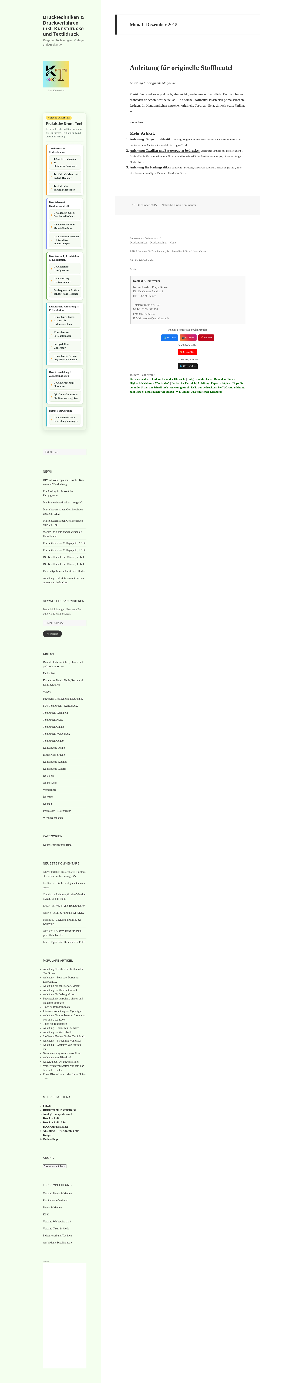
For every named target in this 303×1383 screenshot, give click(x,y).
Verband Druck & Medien (57, 1193)
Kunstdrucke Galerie (54, 768)
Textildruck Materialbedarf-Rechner (66, 176)
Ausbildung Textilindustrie (57, 1242)
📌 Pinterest (206, 337)
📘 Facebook (169, 337)
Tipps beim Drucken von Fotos (68, 942)
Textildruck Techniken (55, 712)
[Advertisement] (64, 1315)
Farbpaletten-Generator (61, 346)
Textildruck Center (53, 740)
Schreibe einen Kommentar (179, 205)
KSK (46, 1214)
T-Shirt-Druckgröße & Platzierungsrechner (65, 163)
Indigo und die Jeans (199, 379)
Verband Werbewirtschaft (57, 1221)
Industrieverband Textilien (57, 1235)
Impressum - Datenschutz (57, 810)
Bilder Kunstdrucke (54, 754)
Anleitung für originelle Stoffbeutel (181, 67)
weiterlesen (139, 122)
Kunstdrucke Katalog (55, 761)
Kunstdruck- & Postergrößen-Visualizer (65, 358)
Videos (47, 691)
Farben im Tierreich (183, 383)
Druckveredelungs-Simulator (64, 384)
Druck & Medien (52, 1207)
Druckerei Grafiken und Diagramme (63, 698)
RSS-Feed (48, 775)
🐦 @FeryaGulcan (188, 366)
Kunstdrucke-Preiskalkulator (62, 334)
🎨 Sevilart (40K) (187, 352)
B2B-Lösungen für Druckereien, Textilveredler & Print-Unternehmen (168, 251)
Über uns (48, 796)
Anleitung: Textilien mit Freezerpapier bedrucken (165, 150)
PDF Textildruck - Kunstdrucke (60, 705)
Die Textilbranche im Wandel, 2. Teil (63, 557)
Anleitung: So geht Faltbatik (150, 139)
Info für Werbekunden (142, 260)
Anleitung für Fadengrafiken (150, 167)
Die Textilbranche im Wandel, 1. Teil (63, 564)
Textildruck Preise (53, 719)
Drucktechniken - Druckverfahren (148, 242)
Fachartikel (49, 673)
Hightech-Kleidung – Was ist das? (150, 383)
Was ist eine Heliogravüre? (70, 905)
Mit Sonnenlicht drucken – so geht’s (63, 502)
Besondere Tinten (224, 379)
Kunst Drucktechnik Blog (57, 844)
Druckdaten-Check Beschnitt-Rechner (64, 214)
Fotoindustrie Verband (55, 1200)
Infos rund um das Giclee (70, 912)
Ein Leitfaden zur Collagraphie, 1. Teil (64, 550)
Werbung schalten (53, 817)
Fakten (47, 1105)
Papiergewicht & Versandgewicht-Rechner (66, 292)
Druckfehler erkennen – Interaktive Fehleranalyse (66, 240)
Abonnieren (52, 633)
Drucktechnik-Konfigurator (62, 268)
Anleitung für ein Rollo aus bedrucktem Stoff (196, 387)
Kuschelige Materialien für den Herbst (64, 571)
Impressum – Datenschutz (144, 238)
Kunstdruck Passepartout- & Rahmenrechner (64, 321)
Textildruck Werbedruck (56, 733)
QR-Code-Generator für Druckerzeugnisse (66, 396)
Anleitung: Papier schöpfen (214, 383)
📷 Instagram (188, 337)
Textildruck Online (53, 726)
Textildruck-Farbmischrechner (64, 188)
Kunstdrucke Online (54, 747)
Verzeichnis (49, 789)
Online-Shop (50, 782)
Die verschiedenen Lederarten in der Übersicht (158, 379)
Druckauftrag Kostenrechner (62, 280)
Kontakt (47, 803)
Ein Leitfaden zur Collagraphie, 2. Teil (64, 543)
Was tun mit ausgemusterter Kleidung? (199, 391)
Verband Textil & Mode (56, 1228)
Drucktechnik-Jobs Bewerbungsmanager (66, 419)
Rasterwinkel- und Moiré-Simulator (64, 226)
